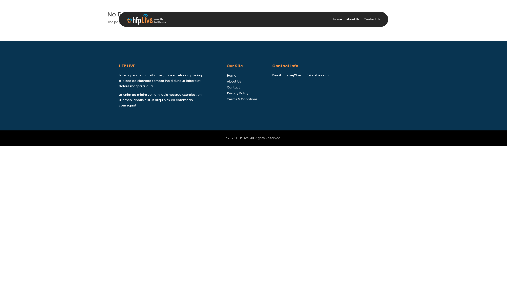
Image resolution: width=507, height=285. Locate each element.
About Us (352, 19)
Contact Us (372, 19)
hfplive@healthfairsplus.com (305, 75)
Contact (233, 87)
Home (337, 19)
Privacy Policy (237, 93)
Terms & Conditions (242, 99)
